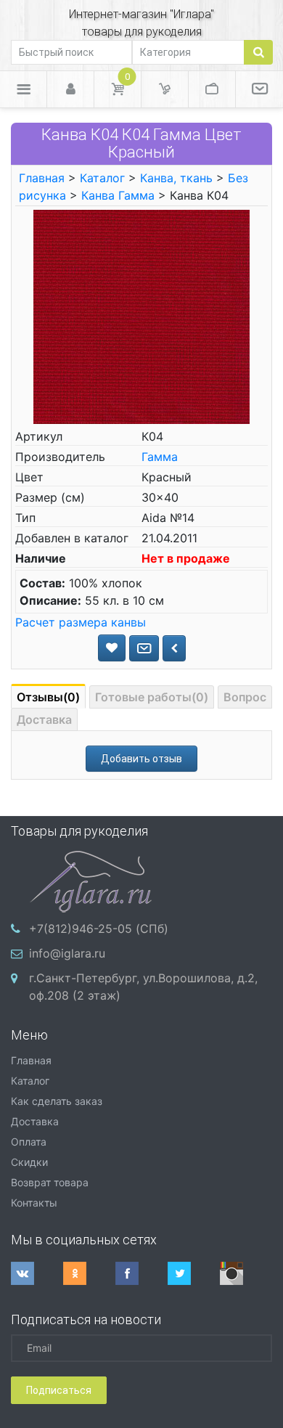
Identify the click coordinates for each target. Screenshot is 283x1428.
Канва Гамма (118, 195)
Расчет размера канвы (80, 622)
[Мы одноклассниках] (89, 1273)
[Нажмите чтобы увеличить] (141, 316)
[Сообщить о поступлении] (144, 648)
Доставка (44, 719)
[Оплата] (212, 89)
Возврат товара (50, 1182)
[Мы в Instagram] (246, 1273)
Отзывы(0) (48, 697)
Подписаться (58, 1390)
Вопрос (244, 697)
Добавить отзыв (141, 758)
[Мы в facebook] (141, 1273)
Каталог (102, 178)
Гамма (160, 456)
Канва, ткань (176, 178)
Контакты (34, 1202)
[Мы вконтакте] (37, 1273)
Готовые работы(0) (151, 697)
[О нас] (259, 89)
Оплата (28, 1141)
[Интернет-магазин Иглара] (90, 880)
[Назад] (174, 648)
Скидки (29, 1162)
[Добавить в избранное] (112, 648)
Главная (42, 178)
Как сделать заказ (56, 1101)
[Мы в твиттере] (194, 1273)
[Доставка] (165, 89)
